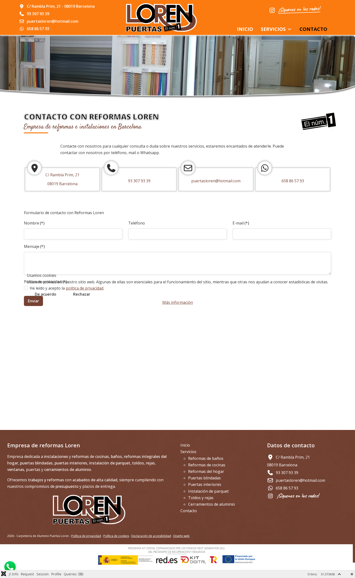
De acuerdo (45, 294)
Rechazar (81, 294)
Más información (177, 302)
